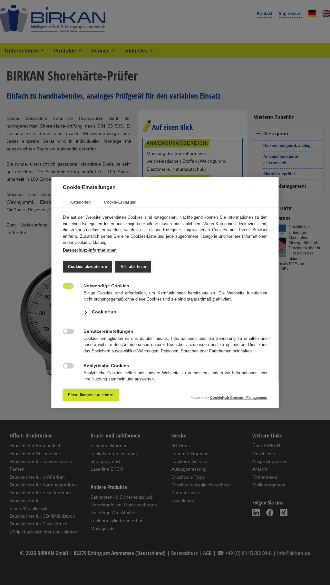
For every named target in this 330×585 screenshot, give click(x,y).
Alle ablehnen (133, 266)
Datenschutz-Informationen (90, 250)
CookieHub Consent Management (238, 397)
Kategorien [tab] (80, 202)
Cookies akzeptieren (87, 266)
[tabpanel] (165, 306)
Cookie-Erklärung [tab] (120, 202)
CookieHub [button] (104, 311)
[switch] (65, 285)
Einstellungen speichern (91, 395)
